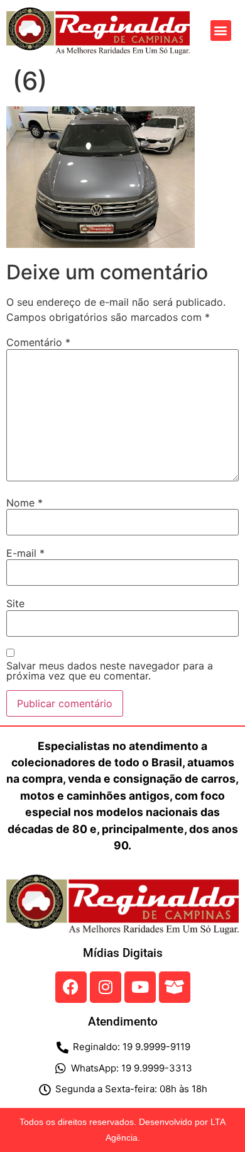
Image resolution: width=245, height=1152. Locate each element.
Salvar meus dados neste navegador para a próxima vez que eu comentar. (109, 671)
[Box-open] (174, 987)
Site (15, 603)
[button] (220, 30)
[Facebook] (71, 987)
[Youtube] (140, 987)
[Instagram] (105, 987)
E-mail (25, 553)
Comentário (38, 342)
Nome (24, 503)
